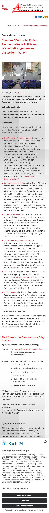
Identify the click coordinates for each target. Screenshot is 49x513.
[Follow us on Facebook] (36, 17)
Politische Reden (42, 26)
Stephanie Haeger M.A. (14, 183)
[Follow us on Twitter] (39, 17)
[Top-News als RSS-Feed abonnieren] (46, 17)
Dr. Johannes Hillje (12, 214)
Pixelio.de (21, 93)
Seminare (31, 26)
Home (25, 26)
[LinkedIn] (41, 17)
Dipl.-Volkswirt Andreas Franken (18, 138)
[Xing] (44, 17)
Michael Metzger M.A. (25, 277)
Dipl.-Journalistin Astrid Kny (19, 240)
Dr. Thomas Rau (11, 292)
